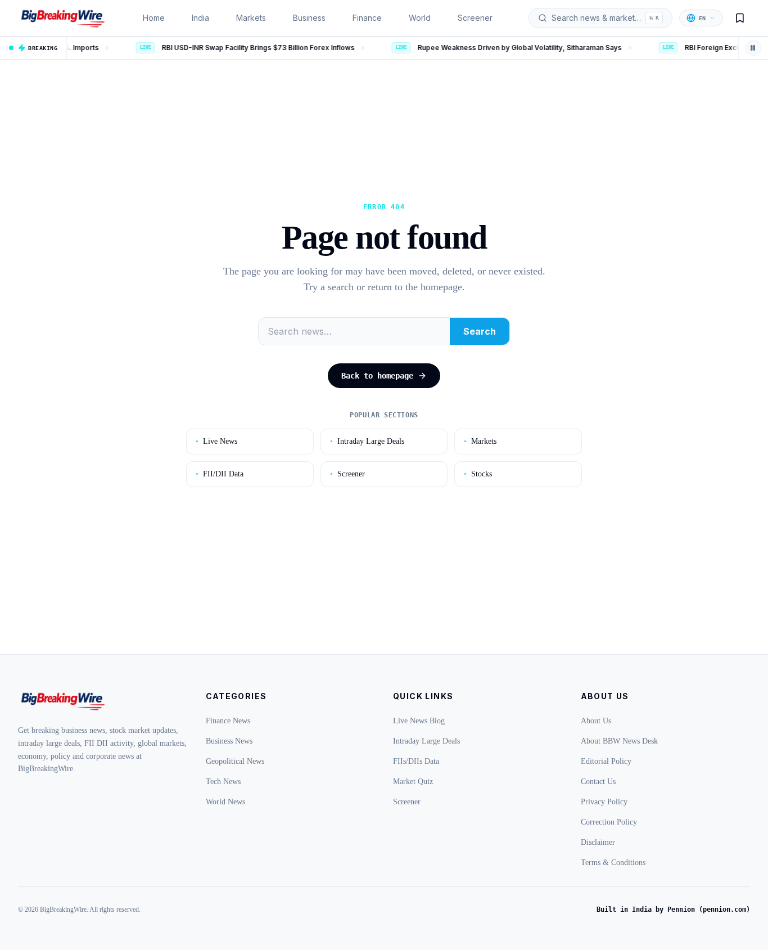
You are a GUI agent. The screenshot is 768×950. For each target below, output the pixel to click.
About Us (596, 721)
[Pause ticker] (753, 48)
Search (479, 331)
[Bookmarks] (740, 18)
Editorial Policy (606, 761)
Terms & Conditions (613, 862)
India (200, 17)
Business (309, 17)
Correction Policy (609, 822)
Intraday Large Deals (367, 441)
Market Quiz (413, 781)
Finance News (228, 721)
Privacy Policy (604, 802)
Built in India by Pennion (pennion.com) (673, 909)
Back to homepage (377, 375)
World (420, 17)
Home (154, 17)
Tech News (223, 781)
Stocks (478, 474)
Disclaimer (598, 842)
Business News (229, 741)
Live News (216, 441)
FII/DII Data (219, 474)
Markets (251, 17)
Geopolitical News (235, 761)
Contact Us (598, 781)
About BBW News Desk (619, 741)
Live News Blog (419, 721)
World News (225, 802)
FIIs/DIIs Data (416, 761)
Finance (367, 17)
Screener (475, 17)
